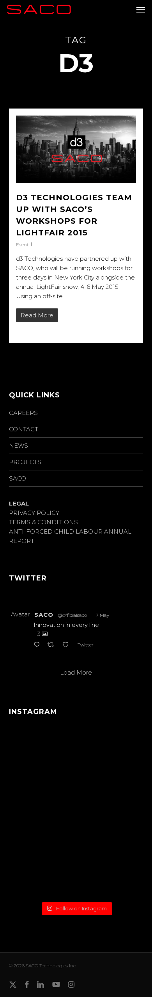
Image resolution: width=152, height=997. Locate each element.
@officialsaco (72, 615)
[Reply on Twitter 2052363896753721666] (39, 645)
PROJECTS (25, 462)
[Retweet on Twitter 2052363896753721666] (53, 645)
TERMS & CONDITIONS (43, 522)
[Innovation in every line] (76, 778)
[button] (140, 9)
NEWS (18, 445)
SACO (17, 478)
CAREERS (23, 413)
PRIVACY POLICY (34, 512)
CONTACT (23, 429)
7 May (102, 615)
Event (22, 244)
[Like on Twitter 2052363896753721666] (68, 645)
